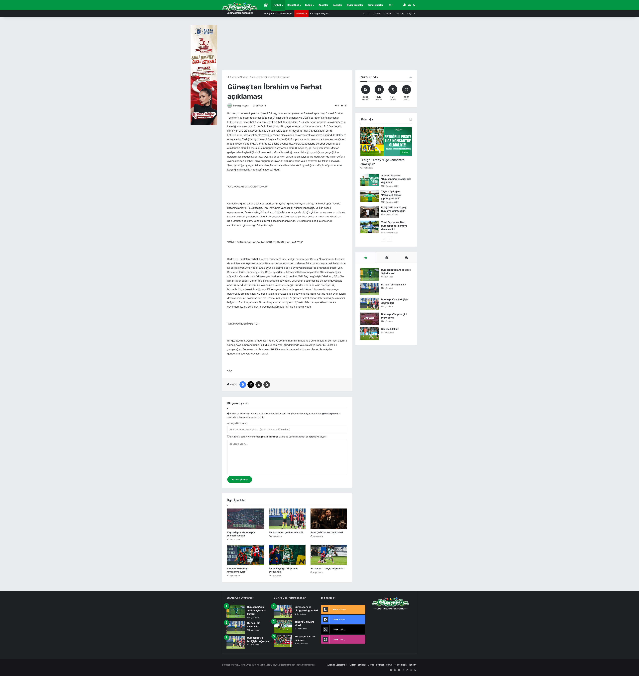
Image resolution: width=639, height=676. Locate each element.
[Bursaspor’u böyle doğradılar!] (329, 555)
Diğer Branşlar (355, 4)
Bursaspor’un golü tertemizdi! (286, 532)
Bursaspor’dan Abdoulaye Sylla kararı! (256, 610)
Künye (389, 664)
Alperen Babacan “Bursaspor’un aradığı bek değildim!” (396, 179)
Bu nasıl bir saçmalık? (393, 284)
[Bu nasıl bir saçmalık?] (369, 289)
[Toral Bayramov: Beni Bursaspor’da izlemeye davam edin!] (369, 227)
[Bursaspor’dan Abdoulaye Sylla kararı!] (369, 274)
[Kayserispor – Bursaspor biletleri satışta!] (245, 518)
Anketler (323, 4)
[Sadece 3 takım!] (369, 333)
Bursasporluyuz (241, 105)
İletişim (412, 664)
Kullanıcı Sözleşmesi (336, 664)
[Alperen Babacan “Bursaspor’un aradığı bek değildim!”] (369, 180)
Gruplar (388, 13)
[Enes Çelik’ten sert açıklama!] (329, 518)
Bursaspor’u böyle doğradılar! (327, 568)
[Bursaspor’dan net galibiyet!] (283, 641)
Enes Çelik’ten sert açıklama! (327, 532)
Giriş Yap (399, 13)
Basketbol (293, 4)
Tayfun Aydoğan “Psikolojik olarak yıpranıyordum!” (391, 195)
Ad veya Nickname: (237, 423)
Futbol (277, 4)
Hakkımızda (401, 664)
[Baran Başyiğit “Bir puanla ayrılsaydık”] (287, 555)
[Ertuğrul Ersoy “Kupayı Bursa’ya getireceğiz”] (369, 212)
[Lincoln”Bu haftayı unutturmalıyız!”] (245, 555)
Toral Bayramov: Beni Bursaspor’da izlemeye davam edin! (394, 226)
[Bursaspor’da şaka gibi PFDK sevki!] (369, 319)
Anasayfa (234, 77)
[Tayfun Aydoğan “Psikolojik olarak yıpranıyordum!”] (369, 196)
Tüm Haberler (375, 4)
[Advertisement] (319, 45)
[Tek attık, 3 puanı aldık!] (283, 626)
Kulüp (308, 4)
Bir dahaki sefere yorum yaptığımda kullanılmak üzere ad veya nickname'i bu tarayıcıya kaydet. (278, 436)
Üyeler (377, 13)
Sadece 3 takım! (390, 329)
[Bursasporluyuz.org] (239, 8)
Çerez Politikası (376, 664)
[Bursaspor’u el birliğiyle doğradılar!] (369, 304)
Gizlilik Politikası (357, 664)
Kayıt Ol (411, 13)
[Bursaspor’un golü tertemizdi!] (287, 518)
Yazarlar (337, 4)
